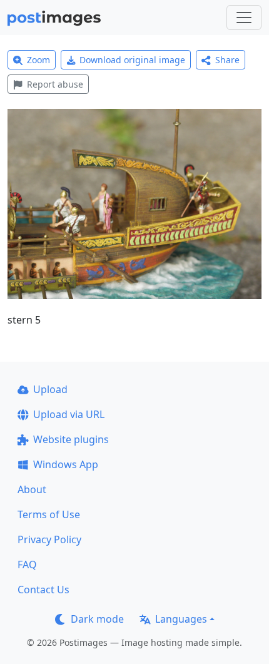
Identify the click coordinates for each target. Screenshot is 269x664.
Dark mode (97, 619)
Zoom (38, 60)
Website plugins (71, 439)
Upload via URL (68, 414)
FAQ (27, 564)
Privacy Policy (49, 539)
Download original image (132, 60)
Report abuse (55, 84)
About (32, 489)
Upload (50, 389)
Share (227, 60)
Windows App (65, 464)
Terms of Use (49, 514)
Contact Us (43, 589)
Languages (181, 619)
